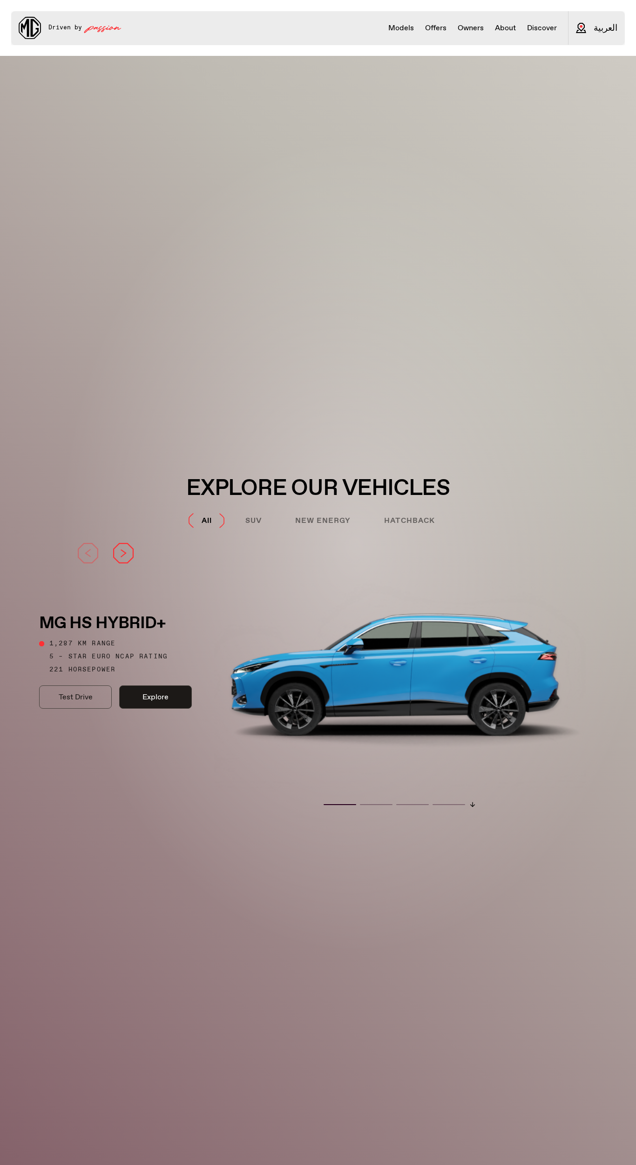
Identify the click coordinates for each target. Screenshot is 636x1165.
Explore (155, 697)
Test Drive (76, 697)
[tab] (207, 520)
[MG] (30, 28)
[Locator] (581, 28)
